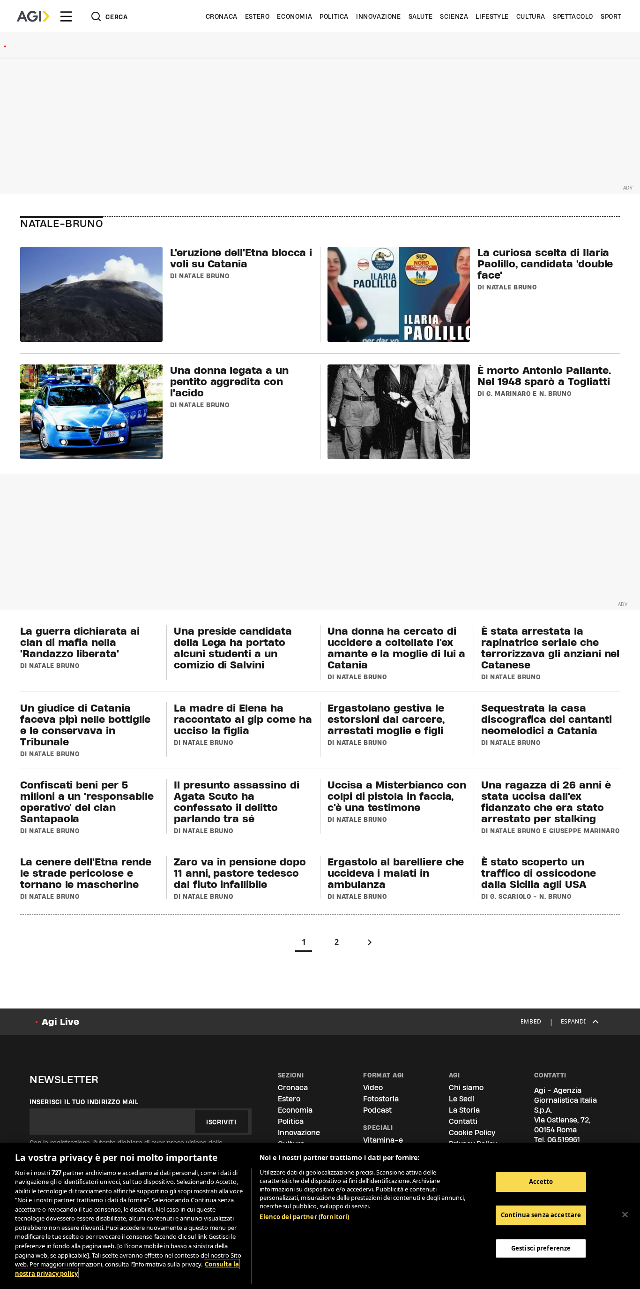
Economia (294, 16)
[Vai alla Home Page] (33, 16)
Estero (257, 16)
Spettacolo (573, 16)
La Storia (464, 1110)
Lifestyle (492, 16)
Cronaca (222, 16)
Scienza (454, 16)
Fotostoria (381, 1098)
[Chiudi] (625, 1214)
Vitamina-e (383, 1140)
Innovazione (378, 16)
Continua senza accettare (541, 1215)
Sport (611, 16)
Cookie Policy (472, 1132)
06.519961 (563, 1139)
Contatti (463, 1121)
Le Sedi (461, 1098)
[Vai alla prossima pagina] (369, 944)
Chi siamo (466, 1087)
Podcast (377, 1110)
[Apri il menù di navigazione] (66, 16)
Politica (334, 16)
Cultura (530, 16)
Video (373, 1087)
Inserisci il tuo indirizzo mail (84, 1102)
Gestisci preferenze (541, 1248)
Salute (421, 16)
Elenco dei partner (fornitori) (304, 1217)
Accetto (541, 1181)
